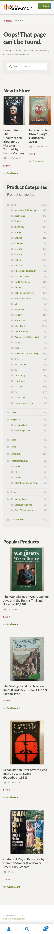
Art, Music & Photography (26, 210)
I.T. (16, 304)
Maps (13, 440)
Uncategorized (17, 519)
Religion (18, 342)
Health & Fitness (22, 282)
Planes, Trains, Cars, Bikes (26, 337)
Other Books (20, 326)
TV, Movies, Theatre (23, 403)
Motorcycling (20, 425)
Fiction (17, 260)
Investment (19, 309)
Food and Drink (21, 276)
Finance (18, 265)
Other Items (16, 454)
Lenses (17, 477)
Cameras (18, 466)
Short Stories (20, 364)
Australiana (19, 216)
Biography (19, 227)
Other (13, 446)
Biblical (17, 221)
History (17, 287)
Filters (17, 472)
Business (18, 232)
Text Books (19, 381)
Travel (17, 392)
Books (14, 205)
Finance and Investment (25, 271)
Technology (19, 375)
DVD (13, 412)
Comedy (18, 254)
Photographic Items (19, 461)
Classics (18, 249)
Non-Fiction (19, 320)
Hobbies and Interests (24, 293)
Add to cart (13, 173)
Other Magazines (22, 430)
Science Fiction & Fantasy (26, 353)
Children (18, 238)
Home (9, 21)
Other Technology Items (25, 510)
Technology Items (19, 499)
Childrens (18, 243)
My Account (9, 929)
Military (18, 315)
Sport (16, 370)
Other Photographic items (26, 483)
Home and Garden (22, 298)
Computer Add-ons (23, 505)
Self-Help (18, 359)
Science (17, 348)
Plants (13, 492)
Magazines (15, 419)
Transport (18, 386)
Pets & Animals (21, 331)
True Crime (19, 397)
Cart (41, 927)
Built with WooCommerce (14, 919)
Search (27, 929)
